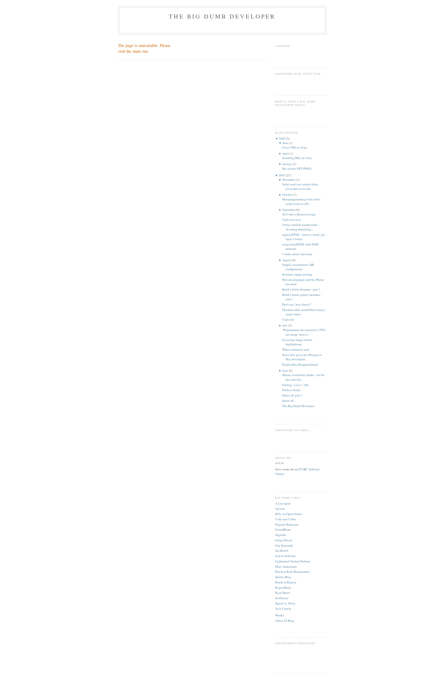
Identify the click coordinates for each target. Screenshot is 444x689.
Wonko (279, 615)
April (285, 153)
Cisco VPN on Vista (294, 147)
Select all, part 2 (292, 395)
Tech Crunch (283, 608)
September (289, 210)
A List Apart (282, 503)
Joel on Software (285, 556)
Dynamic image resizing (297, 274)
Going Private (284, 540)
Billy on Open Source (288, 514)
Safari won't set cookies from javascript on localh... (300, 186)
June (285, 143)
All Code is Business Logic (299, 214)
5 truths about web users (297, 254)
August (286, 260)
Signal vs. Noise (285, 603)
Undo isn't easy (291, 219)
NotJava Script (291, 390)
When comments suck (295, 349)
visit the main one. (133, 51)
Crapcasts (288, 319)
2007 (282, 175)
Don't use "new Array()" (296, 304)
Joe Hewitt (281, 550)
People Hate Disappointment (300, 364)
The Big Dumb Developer (222, 16)
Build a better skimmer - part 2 (301, 289)
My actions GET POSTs (296, 168)
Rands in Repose (285, 582)
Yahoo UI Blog (284, 621)
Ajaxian (280, 508)
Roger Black (283, 587)
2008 (282, 138)
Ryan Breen (282, 593)
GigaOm (280, 535)
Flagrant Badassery (287, 524)
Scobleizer (281, 598)
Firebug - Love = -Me (295, 385)
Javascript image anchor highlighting (297, 342)
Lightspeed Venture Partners (292, 561)
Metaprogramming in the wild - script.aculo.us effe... (301, 201)
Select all (288, 400)
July (285, 325)
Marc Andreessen (286, 566)
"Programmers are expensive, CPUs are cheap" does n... (304, 332)
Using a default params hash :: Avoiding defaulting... (301, 227)
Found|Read (282, 529)
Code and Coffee (285, 519)
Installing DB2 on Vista (297, 158)
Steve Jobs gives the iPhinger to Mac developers (302, 357)
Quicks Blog (283, 577)
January (287, 164)
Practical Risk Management (292, 572)
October (287, 195)
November (288, 180)
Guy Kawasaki (284, 545)
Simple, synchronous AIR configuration (298, 267)
